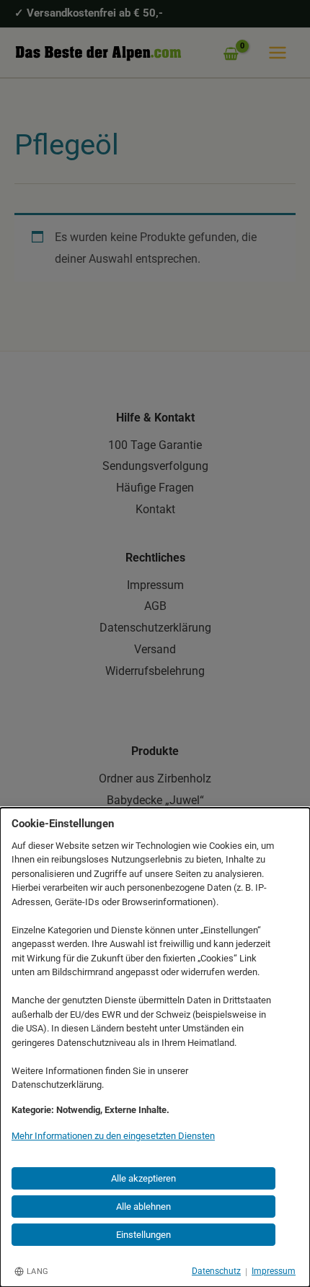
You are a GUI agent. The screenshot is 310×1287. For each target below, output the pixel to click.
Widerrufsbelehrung (155, 671)
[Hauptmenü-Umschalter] (278, 53)
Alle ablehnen (143, 1206)
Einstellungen (143, 1234)
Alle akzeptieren (143, 1178)
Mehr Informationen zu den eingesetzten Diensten (113, 1135)
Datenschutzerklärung (155, 627)
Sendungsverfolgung (155, 466)
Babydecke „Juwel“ (155, 800)
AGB (155, 606)
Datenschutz (216, 1271)
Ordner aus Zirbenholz (155, 778)
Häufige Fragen (155, 487)
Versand (155, 649)
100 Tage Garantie (155, 445)
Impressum (155, 585)
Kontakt (155, 509)
